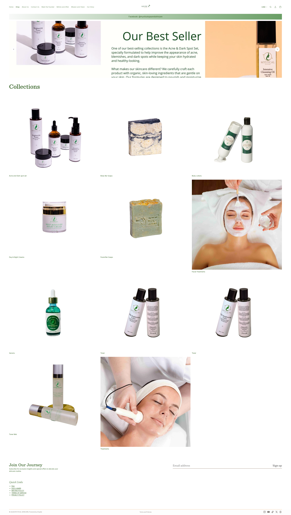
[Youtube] (268, 512)
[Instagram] (264, 512)
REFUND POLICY (17, 490)
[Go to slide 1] (142, 74)
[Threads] (280, 512)
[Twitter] (276, 512)
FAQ (13, 486)
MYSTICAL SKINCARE (21, 512)
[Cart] (280, 6)
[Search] (270, 6)
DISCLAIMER (16, 488)
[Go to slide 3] (148, 75)
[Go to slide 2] (145, 74)
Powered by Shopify (35, 512)
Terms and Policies (146, 512)
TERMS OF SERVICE (18, 493)
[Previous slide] (13, 49)
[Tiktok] (272, 512)
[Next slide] (277, 49)
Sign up (277, 465)
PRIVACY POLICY (17, 495)
